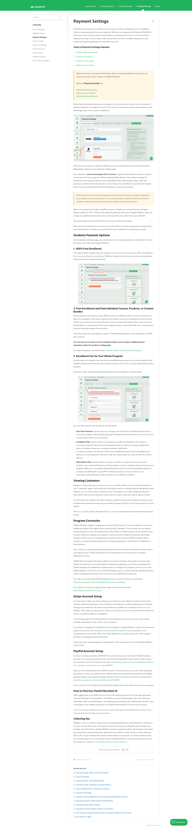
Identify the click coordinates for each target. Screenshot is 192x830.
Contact (157, 6)
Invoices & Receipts (40, 45)
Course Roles (37, 53)
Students (132, 503)
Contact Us (88, 759)
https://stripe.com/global (116, 631)
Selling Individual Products (87, 96)
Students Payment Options (87, 52)
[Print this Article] (153, 21)
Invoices (80, 512)
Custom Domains (39, 49)
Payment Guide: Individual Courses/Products (124, 351)
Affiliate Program (39, 33)
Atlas (104, 634)
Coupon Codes (38, 41)
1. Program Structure (106, 6)
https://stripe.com (105, 485)
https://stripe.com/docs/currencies (87, 591)
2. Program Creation (125, 6)
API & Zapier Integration (41, 60)
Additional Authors (39, 56)
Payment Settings (40, 37)
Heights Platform (151, 825)
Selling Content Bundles (86, 93)
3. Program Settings (143, 6)
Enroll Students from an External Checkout (110, 742)
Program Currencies (84, 57)
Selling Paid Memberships (86, 90)
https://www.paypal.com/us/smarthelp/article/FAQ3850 (96, 680)
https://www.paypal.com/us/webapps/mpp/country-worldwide (99, 582)
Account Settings (39, 29)
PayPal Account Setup (85, 65)
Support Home (91, 6)
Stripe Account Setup (85, 61)
